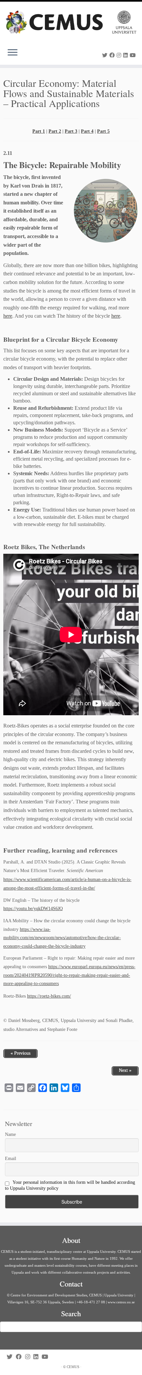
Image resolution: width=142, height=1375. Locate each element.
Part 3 (71, 131)
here (7, 316)
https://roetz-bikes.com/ (49, 996)
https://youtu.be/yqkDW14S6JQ (33, 908)
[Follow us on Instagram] (120, 55)
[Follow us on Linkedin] (126, 55)
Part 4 (87, 131)
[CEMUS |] (71, 22)
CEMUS (73, 1367)
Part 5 (103, 131)
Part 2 (55, 131)
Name (10, 1134)
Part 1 (38, 131)
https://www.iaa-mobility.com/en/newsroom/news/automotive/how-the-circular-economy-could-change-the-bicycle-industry (62, 938)
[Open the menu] (13, 53)
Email (10, 1158)
